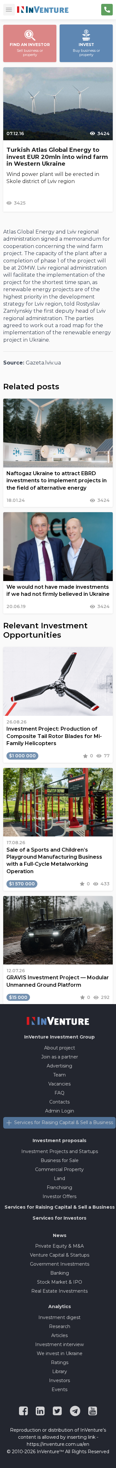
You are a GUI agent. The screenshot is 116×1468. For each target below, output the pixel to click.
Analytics (59, 1306)
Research (59, 1326)
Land (59, 1178)
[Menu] (9, 9)
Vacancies (59, 1084)
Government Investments (59, 1264)
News (59, 1235)
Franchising (59, 1187)
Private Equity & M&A (59, 1246)
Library (59, 1371)
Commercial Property (59, 1169)
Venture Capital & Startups (59, 1255)
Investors (59, 1380)
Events (59, 1389)
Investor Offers (59, 1196)
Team (59, 1075)
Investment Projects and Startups (59, 1151)
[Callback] (107, 9)
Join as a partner (59, 1057)
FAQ (59, 1093)
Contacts (59, 1102)
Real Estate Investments (59, 1291)
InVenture (59, 1037)
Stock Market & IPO (59, 1282)
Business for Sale (60, 1160)
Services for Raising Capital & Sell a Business (63, 1122)
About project (59, 1048)
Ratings (59, 1362)
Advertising (59, 1066)
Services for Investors (59, 1218)
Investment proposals (59, 1140)
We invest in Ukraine (59, 1353)
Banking (59, 1273)
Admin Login (59, 1111)
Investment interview (59, 1344)
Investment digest (59, 1317)
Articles (59, 1335)
